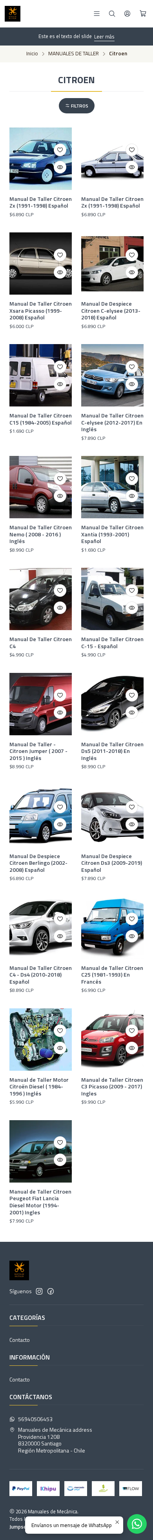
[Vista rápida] (60, 167)
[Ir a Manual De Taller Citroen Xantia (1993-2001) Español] (112, 487)
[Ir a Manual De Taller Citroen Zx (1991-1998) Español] (40, 159)
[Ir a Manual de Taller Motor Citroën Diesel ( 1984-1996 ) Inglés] (40, 1039)
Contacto (19, 1340)
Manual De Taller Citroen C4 (40, 642)
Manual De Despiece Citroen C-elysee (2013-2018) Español (110, 310)
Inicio (32, 53)
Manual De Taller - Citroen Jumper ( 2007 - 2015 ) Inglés (38, 751)
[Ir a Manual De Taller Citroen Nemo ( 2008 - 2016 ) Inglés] (40, 487)
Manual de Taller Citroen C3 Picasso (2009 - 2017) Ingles (112, 1086)
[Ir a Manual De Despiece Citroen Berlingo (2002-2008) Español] (40, 816)
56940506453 (35, 1419)
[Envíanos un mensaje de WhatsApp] (137, 1524)
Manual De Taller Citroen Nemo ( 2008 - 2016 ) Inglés (40, 534)
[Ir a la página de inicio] (12, 14)
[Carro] (143, 13)
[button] (77, 105)
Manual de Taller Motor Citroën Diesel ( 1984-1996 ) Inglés (39, 1086)
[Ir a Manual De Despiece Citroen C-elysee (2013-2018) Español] (112, 263)
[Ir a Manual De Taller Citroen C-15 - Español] (112, 599)
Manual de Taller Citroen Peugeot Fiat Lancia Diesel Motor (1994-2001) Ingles (40, 1202)
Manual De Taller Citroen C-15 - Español (112, 642)
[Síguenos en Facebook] (51, 1291)
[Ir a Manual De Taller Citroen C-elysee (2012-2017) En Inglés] (112, 375)
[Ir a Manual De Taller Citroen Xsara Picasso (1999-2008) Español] (40, 263)
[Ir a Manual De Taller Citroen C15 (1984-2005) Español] (40, 375)
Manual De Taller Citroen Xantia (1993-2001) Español (112, 534)
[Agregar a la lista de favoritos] (60, 150)
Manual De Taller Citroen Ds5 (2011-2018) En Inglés (112, 751)
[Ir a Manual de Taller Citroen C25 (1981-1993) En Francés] (112, 928)
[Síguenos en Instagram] (39, 1291)
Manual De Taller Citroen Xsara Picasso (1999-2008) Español (40, 310)
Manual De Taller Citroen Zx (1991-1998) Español (40, 202)
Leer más (104, 36)
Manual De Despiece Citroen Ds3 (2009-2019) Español (111, 863)
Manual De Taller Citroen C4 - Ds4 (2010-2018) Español (40, 975)
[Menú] (96, 13)
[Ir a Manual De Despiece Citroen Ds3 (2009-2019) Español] (112, 816)
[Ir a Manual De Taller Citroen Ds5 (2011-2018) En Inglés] (112, 704)
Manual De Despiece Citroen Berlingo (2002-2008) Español (38, 863)
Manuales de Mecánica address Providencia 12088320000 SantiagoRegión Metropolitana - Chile (55, 1439)
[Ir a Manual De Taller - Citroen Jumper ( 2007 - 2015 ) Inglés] (40, 704)
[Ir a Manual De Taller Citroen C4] (40, 599)
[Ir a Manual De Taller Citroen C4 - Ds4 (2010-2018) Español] (40, 928)
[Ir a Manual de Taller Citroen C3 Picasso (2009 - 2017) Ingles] (112, 1039)
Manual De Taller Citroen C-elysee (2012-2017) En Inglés (112, 422)
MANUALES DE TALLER (73, 53)
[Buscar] (112, 13)
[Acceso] (127, 13)
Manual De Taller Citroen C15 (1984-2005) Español (40, 419)
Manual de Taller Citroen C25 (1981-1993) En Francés (112, 975)
